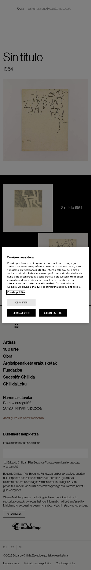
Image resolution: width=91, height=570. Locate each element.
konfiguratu (21, 302)
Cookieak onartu (21, 312)
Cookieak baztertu (53, 312)
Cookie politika (16, 292)
